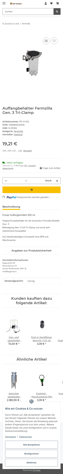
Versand (27, 150)
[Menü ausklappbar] (4, 2)
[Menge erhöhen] (57, 181)
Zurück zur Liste (12, 23)
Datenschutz (25, 436)
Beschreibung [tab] (11, 206)
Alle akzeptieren (31, 444)
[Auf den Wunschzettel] (54, 40)
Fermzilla (18, 131)
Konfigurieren (31, 453)
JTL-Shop (36, 470)
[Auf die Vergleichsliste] (46, 40)
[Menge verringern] (6, 181)
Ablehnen (31, 462)
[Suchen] (57, 11)
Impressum (10, 436)
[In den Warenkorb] (4, 33)
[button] (45, 3)
